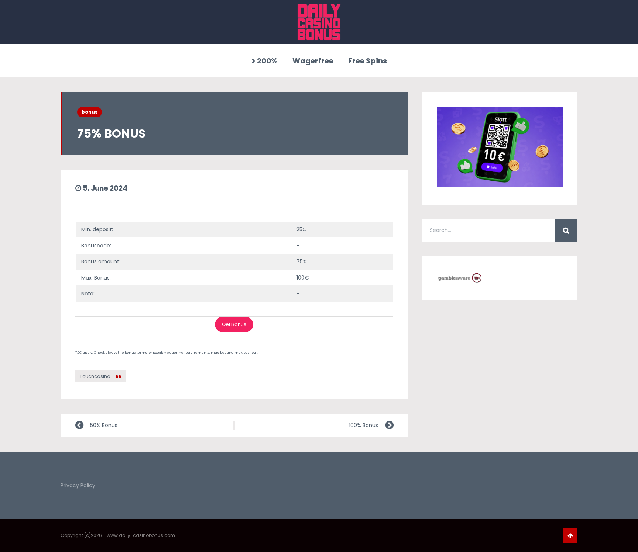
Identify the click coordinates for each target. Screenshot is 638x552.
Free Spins (367, 61)
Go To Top (570, 535)
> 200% (264, 61)
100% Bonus (363, 425)
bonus (89, 112)
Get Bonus (234, 324)
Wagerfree (312, 61)
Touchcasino (100, 376)
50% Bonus (103, 425)
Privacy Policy (78, 485)
